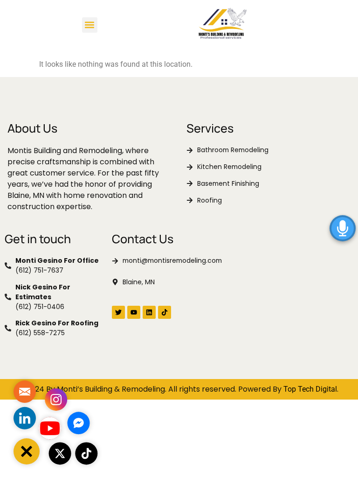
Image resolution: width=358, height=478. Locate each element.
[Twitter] (118, 312)
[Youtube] (133, 312)
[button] (89, 25)
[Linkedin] (149, 312)
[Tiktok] (164, 312)
